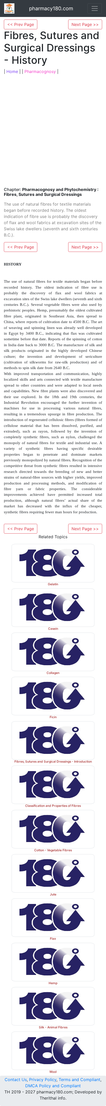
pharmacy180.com (51, 8)
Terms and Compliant (79, 1079)
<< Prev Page (20, 24)
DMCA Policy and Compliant (53, 1085)
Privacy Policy (42, 1079)
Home (12, 71)
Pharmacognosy (40, 71)
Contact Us (16, 1079)
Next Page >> (85, 24)
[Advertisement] (53, 130)
